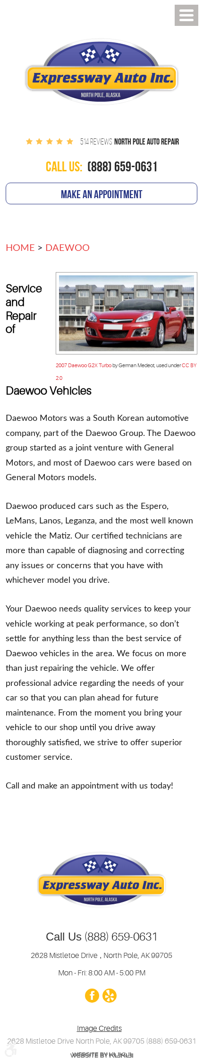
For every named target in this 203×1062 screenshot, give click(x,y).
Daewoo (67, 248)
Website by (101, 1054)
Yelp (109, 996)
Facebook (91, 996)
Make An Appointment (102, 194)
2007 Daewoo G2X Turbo (83, 365)
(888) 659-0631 (120, 937)
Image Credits (99, 1028)
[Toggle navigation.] (186, 15)
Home (20, 248)
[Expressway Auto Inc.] (102, 74)
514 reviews (96, 141)
